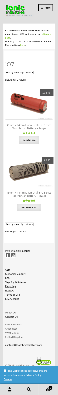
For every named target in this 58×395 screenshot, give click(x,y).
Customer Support (15, 273)
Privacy (9, 290)
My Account (12, 298)
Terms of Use (12, 294)
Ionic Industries (21, 250)
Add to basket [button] (29, 207)
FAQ (7, 277)
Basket (45, 387)
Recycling (10, 286)
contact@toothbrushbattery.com (23, 344)
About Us (10, 312)
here (22, 45)
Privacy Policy (33, 374)
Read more (29, 139)
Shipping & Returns (15, 281)
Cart (7, 269)
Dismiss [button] (8, 379)
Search (29, 389)
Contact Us (11, 316)
